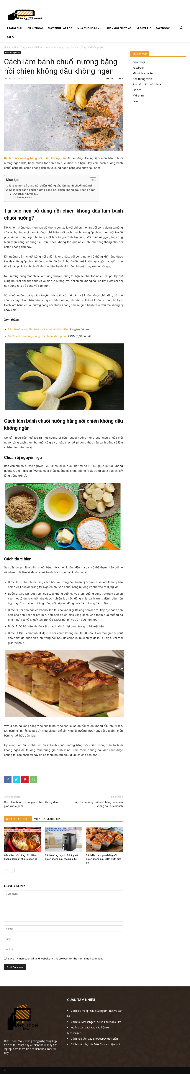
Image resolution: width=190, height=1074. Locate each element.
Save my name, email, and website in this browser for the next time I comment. (56, 958)
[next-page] (12, 870)
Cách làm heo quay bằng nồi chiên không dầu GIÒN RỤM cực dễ (103, 859)
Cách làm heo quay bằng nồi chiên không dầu (37, 336)
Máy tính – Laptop (143, 73)
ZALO (10, 37)
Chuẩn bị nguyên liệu (26, 193)
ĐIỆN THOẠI (35, 28)
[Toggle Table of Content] (91, 180)
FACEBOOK (163, 28)
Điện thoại (138, 62)
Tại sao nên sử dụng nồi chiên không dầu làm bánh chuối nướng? (50, 185)
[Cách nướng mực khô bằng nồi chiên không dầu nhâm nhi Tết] (63, 839)
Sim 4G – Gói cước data (146, 84)
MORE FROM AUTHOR (47, 819)
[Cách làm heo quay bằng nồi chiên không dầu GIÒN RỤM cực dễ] (104, 839)
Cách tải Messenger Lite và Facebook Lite (96, 1022)
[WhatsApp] (33, 779)
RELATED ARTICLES (18, 819)
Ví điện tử (138, 95)
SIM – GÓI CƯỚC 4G (119, 28)
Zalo (135, 101)
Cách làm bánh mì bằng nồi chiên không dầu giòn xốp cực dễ (31, 804)
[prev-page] (6, 870)
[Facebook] (8, 779)
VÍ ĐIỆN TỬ (144, 28)
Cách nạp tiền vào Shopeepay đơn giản (94, 1038)
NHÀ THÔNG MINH (89, 28)
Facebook (138, 67)
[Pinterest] (25, 779)
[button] (181, 28)
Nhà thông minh (22, 47)
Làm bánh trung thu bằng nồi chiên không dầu (38, 329)
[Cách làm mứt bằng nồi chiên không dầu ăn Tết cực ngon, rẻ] (22, 839)
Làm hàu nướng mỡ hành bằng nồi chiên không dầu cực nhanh (98, 804)
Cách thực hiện (23, 197)
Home (7, 47)
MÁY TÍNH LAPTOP (60, 28)
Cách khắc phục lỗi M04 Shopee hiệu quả (95, 1044)
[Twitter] (16, 779)
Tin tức (136, 90)
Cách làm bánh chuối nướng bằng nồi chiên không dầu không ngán (52, 189)
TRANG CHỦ (14, 28)
